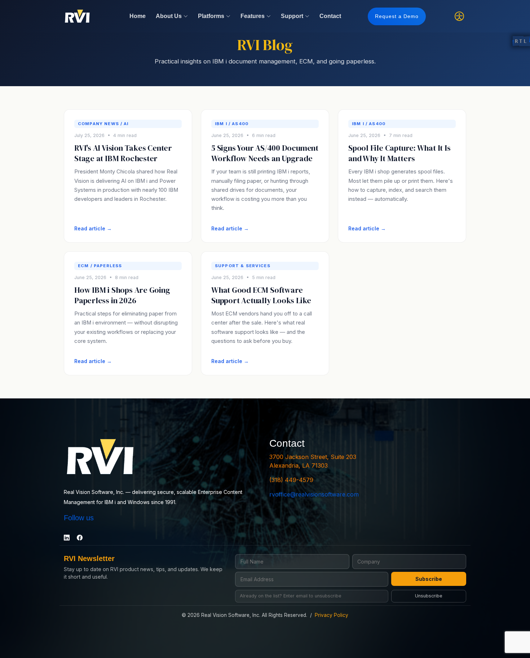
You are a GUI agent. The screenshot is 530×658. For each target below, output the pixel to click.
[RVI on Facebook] (80, 537)
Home (137, 16)
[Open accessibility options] (459, 16)
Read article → (93, 228)
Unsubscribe (428, 596)
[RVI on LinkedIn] (67, 537)
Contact (330, 16)
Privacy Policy (331, 615)
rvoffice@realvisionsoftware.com (314, 494)
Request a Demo (397, 16)
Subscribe (428, 579)
